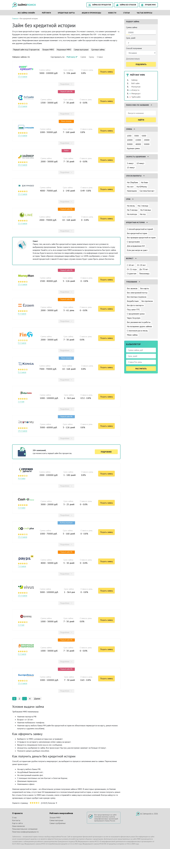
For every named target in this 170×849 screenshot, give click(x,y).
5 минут (130, 163)
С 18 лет (130, 265)
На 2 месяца (143, 205)
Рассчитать (141, 368)
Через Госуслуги (133, 318)
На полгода (132, 214)
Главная (15, 18)
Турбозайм (136, 97)
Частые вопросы (144, 13)
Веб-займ (135, 83)
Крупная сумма (133, 148)
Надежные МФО (64, 49)
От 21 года (132, 269)
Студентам (131, 273)
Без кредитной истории (137, 233)
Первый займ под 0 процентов (26, 49)
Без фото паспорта (135, 305)
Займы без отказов (128, 5)
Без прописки (147, 301)
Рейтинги (46, 13)
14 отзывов (22, 431)
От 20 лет (141, 265)
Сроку (91, 57)
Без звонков (132, 288)
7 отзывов (22, 566)
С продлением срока (135, 313)
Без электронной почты (137, 292)
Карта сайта (17, 823)
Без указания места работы (138, 322)
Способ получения (134, 48)
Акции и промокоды (91, 13)
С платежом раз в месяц (137, 330)
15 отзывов (22, 76)
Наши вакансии (18, 826)
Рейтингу (71, 57)
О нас (14, 817)
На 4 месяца (145, 210)
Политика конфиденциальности (25, 832)
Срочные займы (98, 49)
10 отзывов (22, 165)
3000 (136, 135)
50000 (146, 144)
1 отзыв (21, 401)
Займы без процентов (101, 5)
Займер (134, 80)
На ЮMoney (142, 186)
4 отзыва (21, 478)
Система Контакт (147, 191)
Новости (112, 13)
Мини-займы (132, 335)
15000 (138, 140)
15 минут (131, 167)
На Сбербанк (132, 182)
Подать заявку (106, 71)
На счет (130, 186)
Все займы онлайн (26, 13)
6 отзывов (22, 654)
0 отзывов (22, 343)
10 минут (140, 163)
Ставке (100, 57)
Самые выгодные (81, 49)
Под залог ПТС (133, 309)
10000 (130, 140)
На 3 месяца (132, 210)
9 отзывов (22, 372)
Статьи (126, 13)
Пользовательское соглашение (24, 829)
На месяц (131, 205)
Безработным (133, 301)
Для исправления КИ (136, 246)
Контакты (16, 820)
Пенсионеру (144, 273)
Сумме (83, 57)
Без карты (144, 288)
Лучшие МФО (150, 5)
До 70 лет (143, 269)
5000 (144, 135)
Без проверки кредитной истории (141, 237)
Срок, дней (130, 38)
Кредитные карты (66, 13)
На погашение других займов (139, 326)
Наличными (132, 191)
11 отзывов (22, 223)
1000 (129, 135)
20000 (146, 140)
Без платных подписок (136, 297)
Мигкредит (136, 93)
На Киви (144, 182)
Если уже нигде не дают (137, 250)
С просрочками (133, 241)
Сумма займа (131, 27)
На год (143, 214)
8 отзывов (22, 314)
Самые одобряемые (58, 823)
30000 (130, 144)
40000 (138, 144)
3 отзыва (21, 508)
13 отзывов (22, 135)
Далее (37, 698)
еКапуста (135, 90)
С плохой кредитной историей (140, 229)
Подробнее (64, 84)
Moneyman (136, 86)
